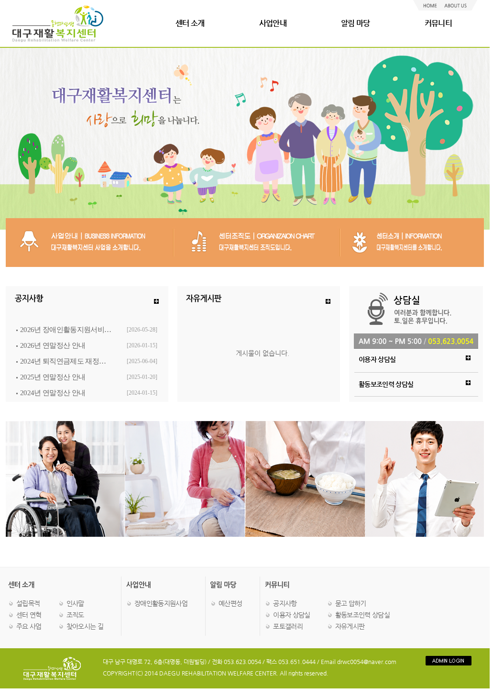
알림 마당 (355, 23)
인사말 (75, 603)
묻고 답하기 (350, 603)
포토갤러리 (288, 626)
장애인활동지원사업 (160, 603)
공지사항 (284, 603)
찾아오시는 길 (84, 626)
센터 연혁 (29, 615)
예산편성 (230, 603)
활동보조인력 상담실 (362, 615)
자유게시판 (350, 626)
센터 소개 (190, 23)
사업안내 (272, 23)
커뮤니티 (438, 23)
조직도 (75, 615)
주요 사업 (29, 626)
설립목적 (28, 603)
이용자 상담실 (291, 615)
